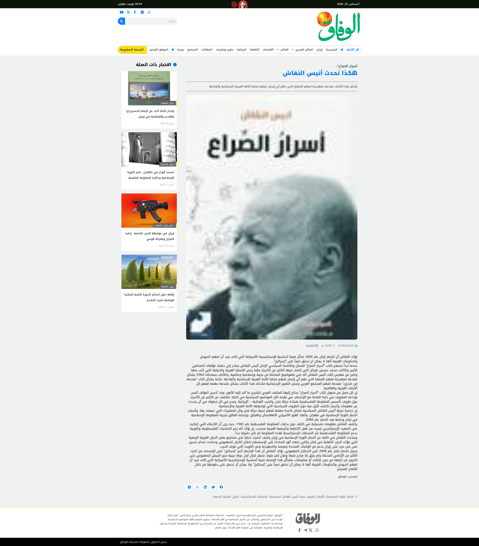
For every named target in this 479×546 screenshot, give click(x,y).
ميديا (180, 49)
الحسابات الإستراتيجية (254, 496)
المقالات (206, 49)
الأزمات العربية (316, 496)
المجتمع (192, 49)
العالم (285, 49)
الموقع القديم (159, 49)
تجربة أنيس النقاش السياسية (287, 496)
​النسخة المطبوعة (132, 49)
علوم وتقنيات (225, 49)
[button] (221, 487)
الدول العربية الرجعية (226, 496)
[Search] (121, 21)
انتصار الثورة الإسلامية (340, 496)
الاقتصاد (268, 49)
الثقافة (255, 49)
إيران (319, 49)
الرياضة (241, 49)
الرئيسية (332, 49)
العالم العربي (304, 49)
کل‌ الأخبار (353, 49)
